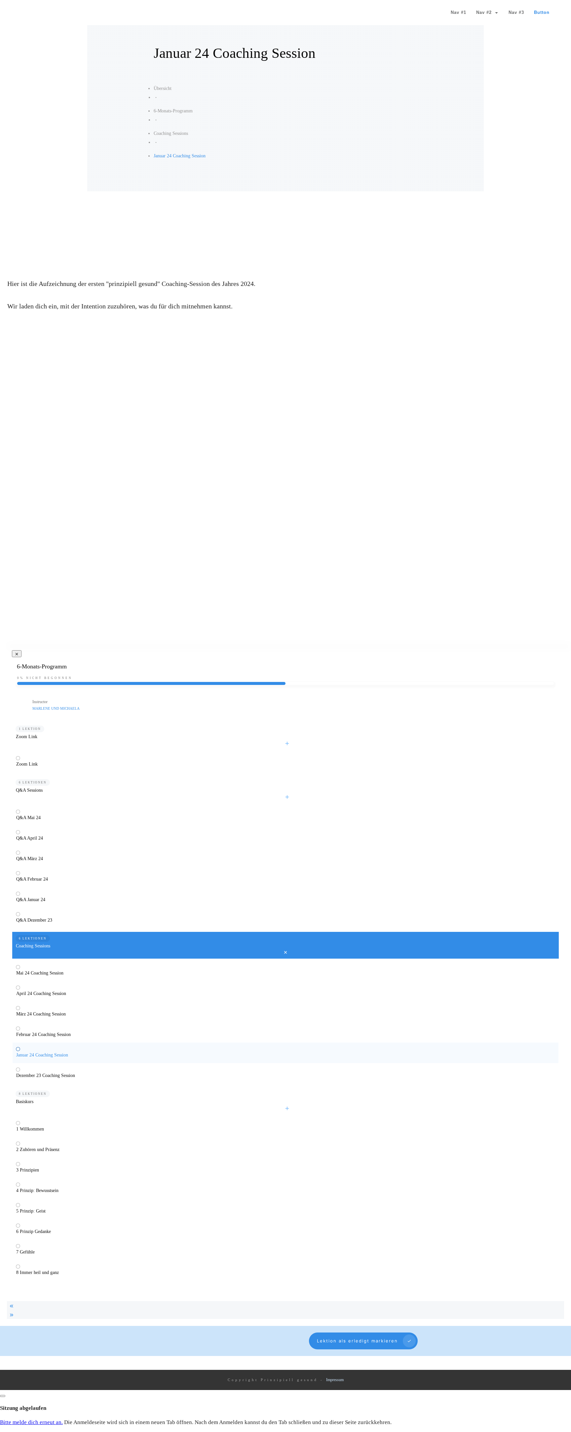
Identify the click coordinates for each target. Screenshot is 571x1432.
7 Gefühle (25, 1252)
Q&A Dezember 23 (34, 920)
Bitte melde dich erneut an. (31, 1422)
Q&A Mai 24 (28, 817)
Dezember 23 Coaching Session (45, 1075)
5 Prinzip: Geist (31, 1211)
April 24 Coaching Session (41, 993)
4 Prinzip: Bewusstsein (37, 1190)
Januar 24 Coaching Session (42, 1055)
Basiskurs (24, 1101)
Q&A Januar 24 (30, 899)
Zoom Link (26, 736)
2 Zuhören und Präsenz (37, 1149)
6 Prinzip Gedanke (33, 1231)
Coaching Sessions (33, 945)
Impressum (335, 1379)
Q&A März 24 (29, 858)
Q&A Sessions (29, 790)
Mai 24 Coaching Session (39, 973)
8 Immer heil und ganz (37, 1272)
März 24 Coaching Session (41, 1014)
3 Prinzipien (27, 1170)
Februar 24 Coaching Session (43, 1034)
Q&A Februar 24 (32, 879)
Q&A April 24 (29, 838)
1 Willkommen (30, 1129)
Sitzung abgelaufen (23, 1408)
